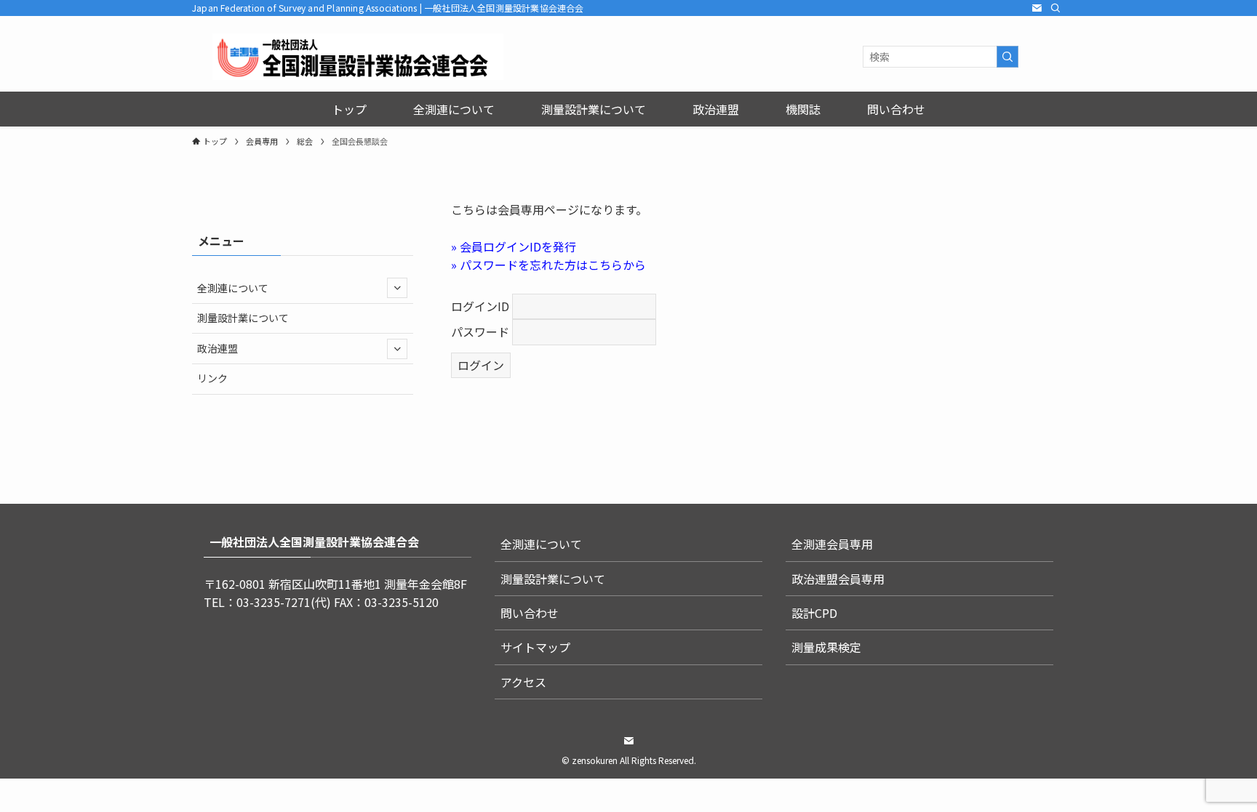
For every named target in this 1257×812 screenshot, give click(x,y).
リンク (212, 378)
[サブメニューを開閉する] (397, 288)
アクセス (523, 682)
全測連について (232, 288)
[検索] (1055, 8)
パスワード (480, 331)
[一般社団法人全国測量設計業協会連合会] (358, 56)
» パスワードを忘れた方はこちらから (548, 264)
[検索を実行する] (1007, 57)
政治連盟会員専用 (838, 578)
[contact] (1036, 8)
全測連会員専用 (832, 543)
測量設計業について (243, 317)
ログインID (480, 306)
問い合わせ (529, 613)
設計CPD (814, 613)
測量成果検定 (826, 647)
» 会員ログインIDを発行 (513, 246)
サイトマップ (535, 647)
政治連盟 (217, 348)
